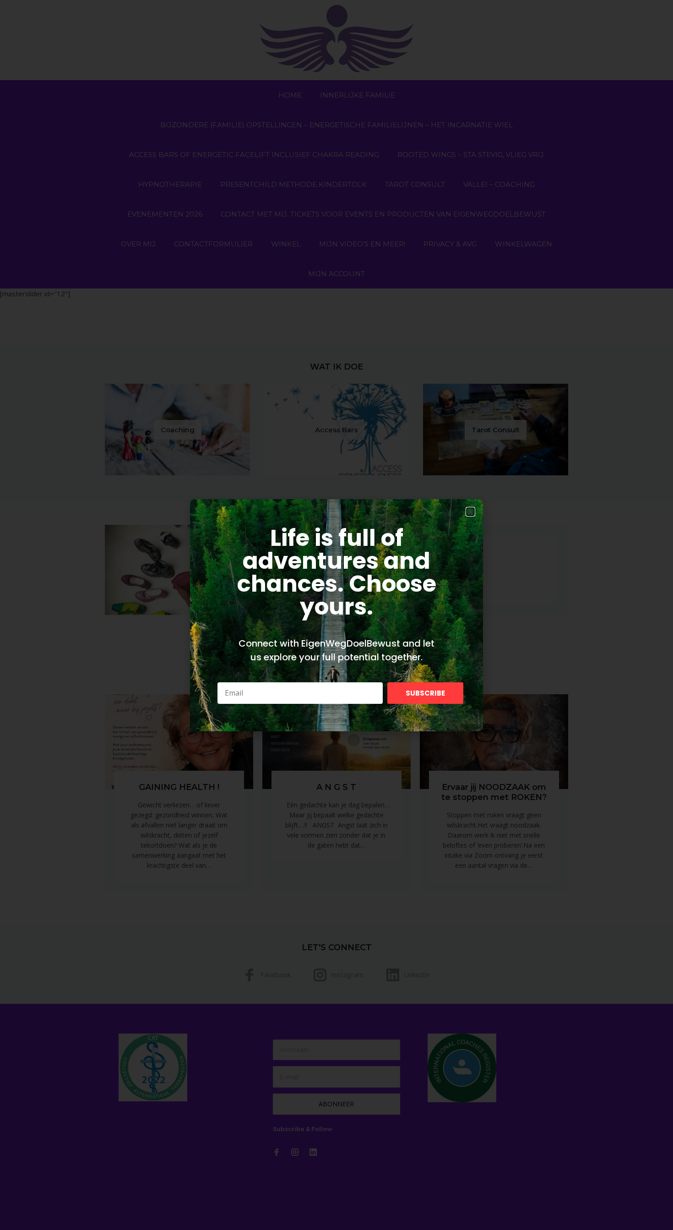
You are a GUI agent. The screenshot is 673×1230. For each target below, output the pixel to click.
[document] (336, 615)
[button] (470, 511)
